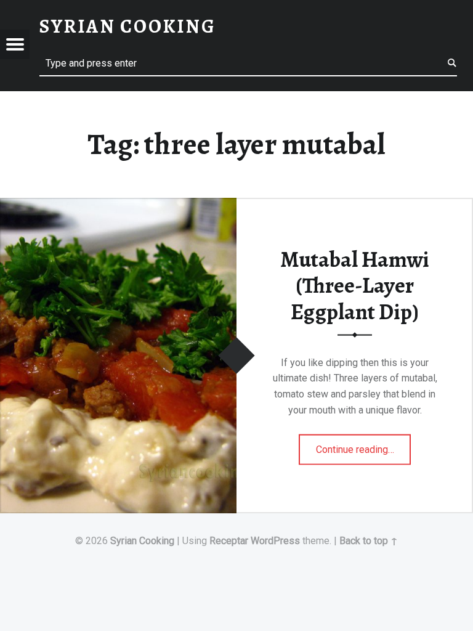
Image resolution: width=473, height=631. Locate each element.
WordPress (275, 541)
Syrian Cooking (142, 541)
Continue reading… (363, 445)
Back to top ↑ (368, 541)
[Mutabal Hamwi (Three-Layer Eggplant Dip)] (118, 205)
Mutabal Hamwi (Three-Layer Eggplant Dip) (354, 285)
